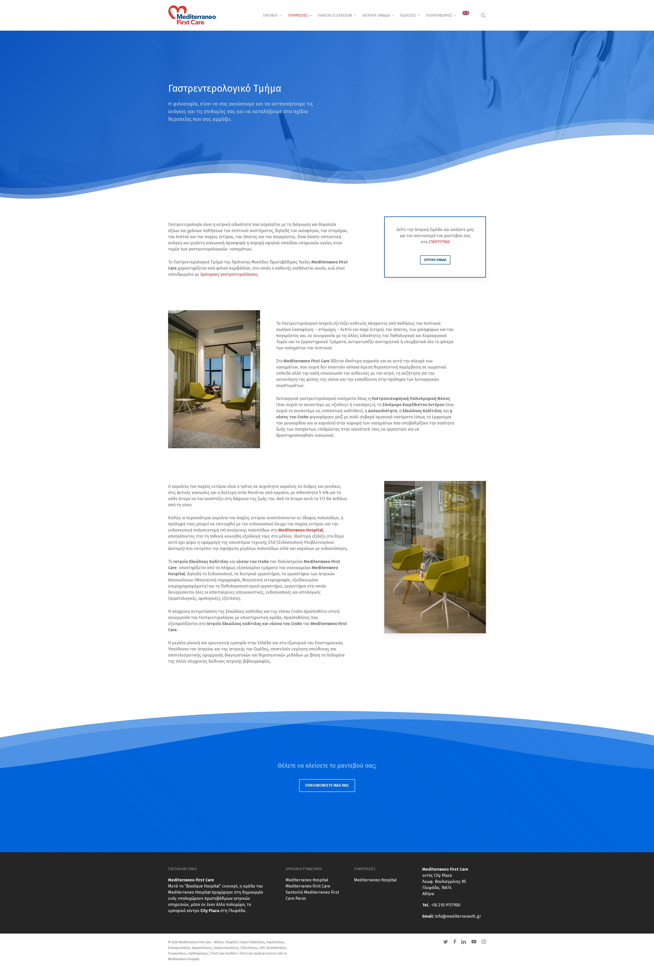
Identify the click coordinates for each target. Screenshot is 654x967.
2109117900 (439, 241)
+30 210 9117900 (445, 905)
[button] (435, 259)
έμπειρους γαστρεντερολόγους (229, 274)
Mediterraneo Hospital (307, 880)
